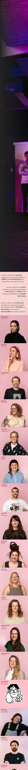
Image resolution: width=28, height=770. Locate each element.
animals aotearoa (5, 570)
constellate (3, 766)
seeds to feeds (4, 710)
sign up (3, 16)
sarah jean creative (5, 430)
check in (3, 19)
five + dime (3, 346)
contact (3, 13)
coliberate (3, 458)
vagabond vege (4, 711)
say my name (4, 628)
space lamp (3, 598)
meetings (3, 4)
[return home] (23, 11)
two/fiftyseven (4, 317)
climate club (4, 626)
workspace (4, 2)
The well (3, 459)
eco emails (3, 627)
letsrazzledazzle (4, 738)
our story (3, 10)
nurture (2, 374)
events (3, 7)
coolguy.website (4, 683)
